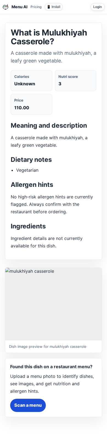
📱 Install (53, 7)
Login (97, 7)
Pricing (35, 7)
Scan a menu (28, 405)
